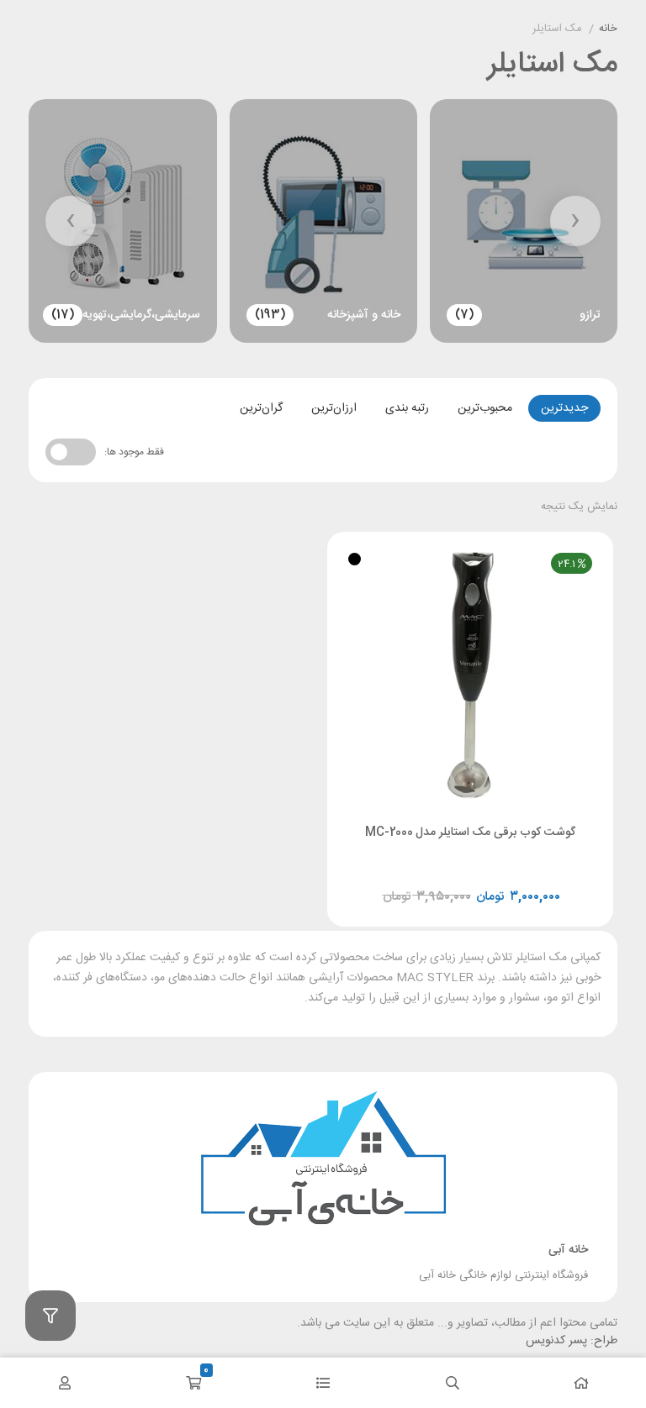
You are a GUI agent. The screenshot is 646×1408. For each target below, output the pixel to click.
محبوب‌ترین (485, 408)
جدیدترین (564, 408)
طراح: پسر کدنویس (571, 1341)
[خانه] (581, 1383)
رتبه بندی (407, 408)
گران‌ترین (261, 408)
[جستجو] (452, 1383)
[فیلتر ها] (50, 1315)
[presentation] (575, 221)
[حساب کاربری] (65, 1383)
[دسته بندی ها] (323, 1383)
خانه (608, 29)
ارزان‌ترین (334, 408)
